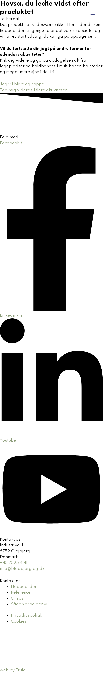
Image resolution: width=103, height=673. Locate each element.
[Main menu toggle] (93, 13)
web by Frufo (13, 670)
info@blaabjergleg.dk (22, 569)
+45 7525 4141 (14, 563)
